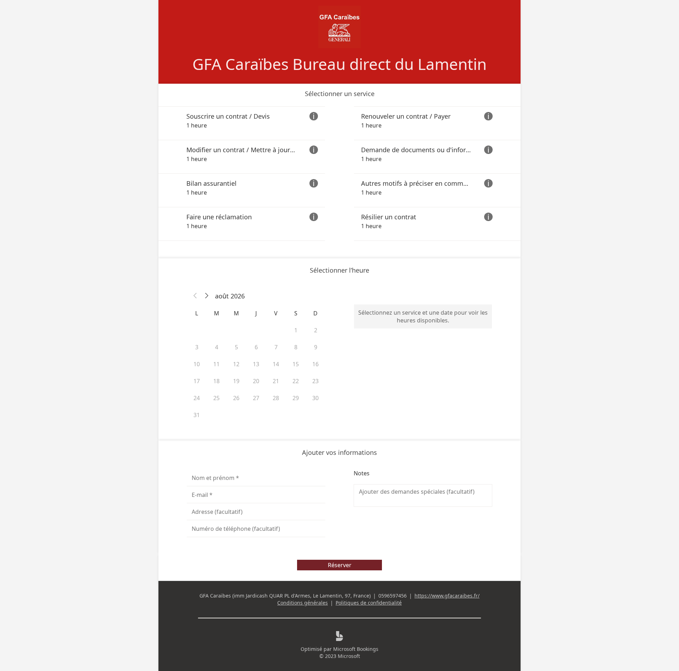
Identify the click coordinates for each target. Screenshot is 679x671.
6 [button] (256, 347)
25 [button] (216, 398)
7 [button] (276, 347)
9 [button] (315, 347)
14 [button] (276, 364)
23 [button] (315, 381)
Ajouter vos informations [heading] (339, 452)
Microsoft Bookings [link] (355, 649)
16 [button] (315, 364)
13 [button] (256, 364)
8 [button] (295, 347)
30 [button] (315, 398)
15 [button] (295, 364)
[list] (339, 173)
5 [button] (236, 347)
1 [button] (295, 330)
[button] (195, 296)
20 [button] (256, 381)
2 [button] (315, 330)
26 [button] (236, 398)
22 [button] (295, 381)
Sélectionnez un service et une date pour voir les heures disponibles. (423, 316)
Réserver (340, 565)
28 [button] (276, 398)
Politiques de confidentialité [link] (369, 602)
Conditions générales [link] (302, 602)
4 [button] (216, 347)
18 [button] (216, 381)
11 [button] (216, 364)
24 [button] (196, 398)
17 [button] (196, 381)
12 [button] (236, 364)
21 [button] (276, 381)
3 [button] (196, 347)
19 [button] (236, 381)
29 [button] (295, 398)
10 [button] (196, 364)
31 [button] (196, 415)
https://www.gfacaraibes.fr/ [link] (447, 595)
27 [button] (256, 398)
